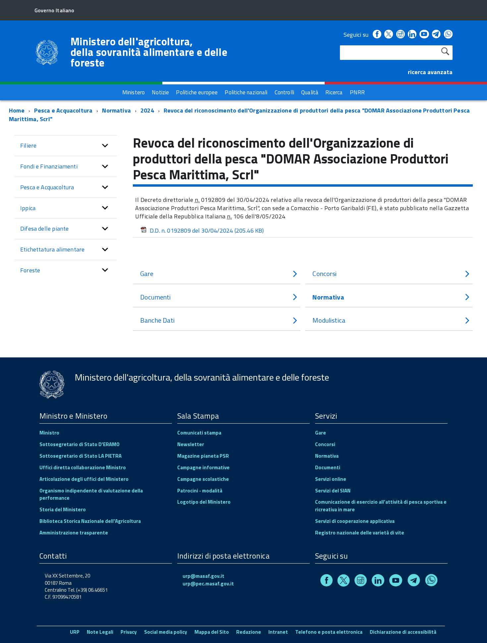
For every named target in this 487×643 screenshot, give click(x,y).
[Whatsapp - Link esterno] (448, 34)
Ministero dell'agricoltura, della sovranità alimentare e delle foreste (149, 52)
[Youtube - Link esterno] (424, 34)
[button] (105, 145)
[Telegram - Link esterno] (436, 34)
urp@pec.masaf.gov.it (208, 583)
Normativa (116, 110)
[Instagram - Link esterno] (400, 34)
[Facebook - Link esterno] (377, 34)
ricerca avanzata (430, 72)
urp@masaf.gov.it (203, 576)
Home (17, 110)
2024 (147, 110)
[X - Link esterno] (388, 34)
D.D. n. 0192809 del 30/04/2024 (207, 230)
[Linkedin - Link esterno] (412, 34)
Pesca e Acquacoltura (63, 110)
